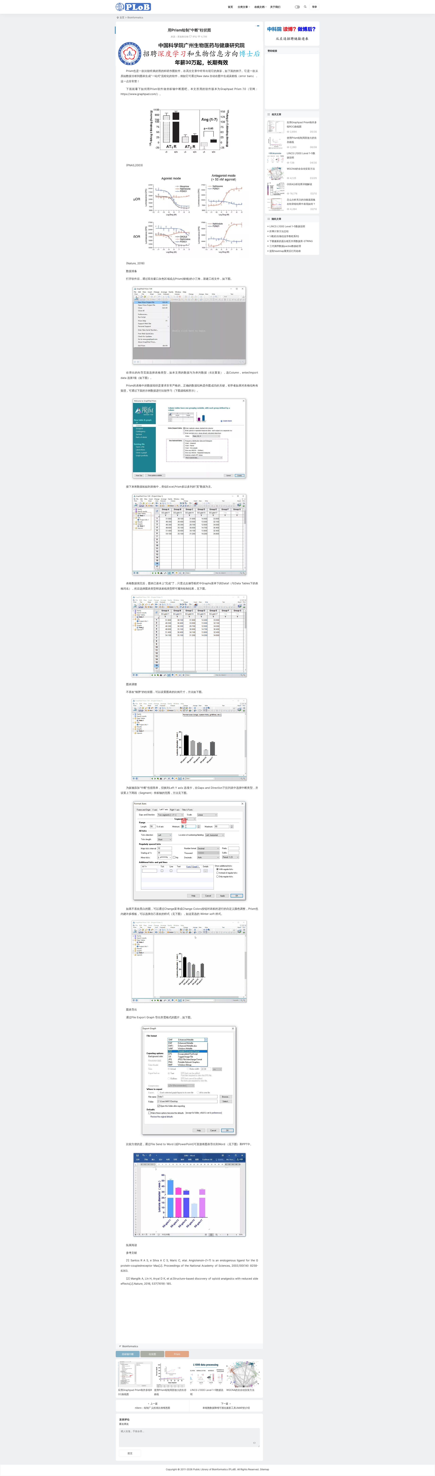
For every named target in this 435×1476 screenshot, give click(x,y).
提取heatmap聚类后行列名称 (285, 250)
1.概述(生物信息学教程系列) (284, 236)
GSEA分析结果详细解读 (299, 184)
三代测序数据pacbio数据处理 (285, 246)
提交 (130, 1453)
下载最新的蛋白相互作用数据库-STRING (291, 241)
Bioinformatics (135, 17)
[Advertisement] (189, 1319)
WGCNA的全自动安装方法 (240, 1389)
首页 (122, 17)
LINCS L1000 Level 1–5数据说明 (287, 226)
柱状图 (152, 1354)
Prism (177, 1354)
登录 (314, 6)
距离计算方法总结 (279, 231)
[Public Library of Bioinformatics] (133, 7)
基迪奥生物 (182, 36)
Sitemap (264, 1469)
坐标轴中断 (128, 1354)
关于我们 (275, 6)
